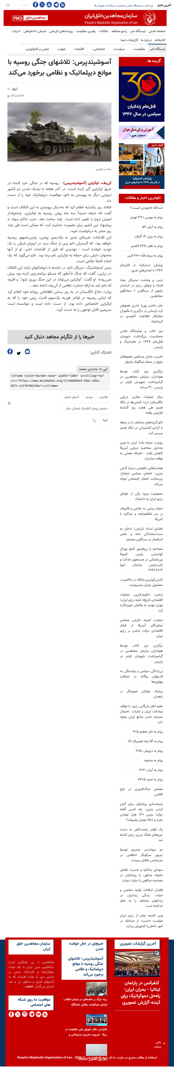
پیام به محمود (153, 760)
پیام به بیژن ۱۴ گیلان (149, 236)
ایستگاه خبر (138, 31)
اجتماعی (98, 49)
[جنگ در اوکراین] (59, 132)
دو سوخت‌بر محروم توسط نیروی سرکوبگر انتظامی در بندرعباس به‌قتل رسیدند (141, 855)
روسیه (89, 397)
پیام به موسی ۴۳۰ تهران (146, 217)
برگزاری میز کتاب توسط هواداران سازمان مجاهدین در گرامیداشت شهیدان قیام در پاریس (141, 653)
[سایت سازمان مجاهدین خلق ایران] (85, 18)
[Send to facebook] (10, 351)
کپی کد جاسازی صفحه (93, 369)
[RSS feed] (62, 5)
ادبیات (16, 31)
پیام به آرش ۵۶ (152, 227)
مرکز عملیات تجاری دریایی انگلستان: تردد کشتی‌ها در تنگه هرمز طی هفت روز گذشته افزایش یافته (141, 405)
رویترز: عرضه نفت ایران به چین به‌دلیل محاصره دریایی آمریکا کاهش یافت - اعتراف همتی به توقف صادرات (141, 450)
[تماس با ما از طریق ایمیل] (38, 1014)
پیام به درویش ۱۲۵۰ (149, 751)
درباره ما (146, 40)
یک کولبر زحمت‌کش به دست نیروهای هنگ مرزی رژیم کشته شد (141, 835)
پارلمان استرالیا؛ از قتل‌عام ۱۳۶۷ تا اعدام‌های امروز (141, 268)
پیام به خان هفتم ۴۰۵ (148, 732)
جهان (61, 49)
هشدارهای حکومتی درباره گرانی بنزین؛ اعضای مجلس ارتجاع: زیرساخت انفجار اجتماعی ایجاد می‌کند (141, 476)
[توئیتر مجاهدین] (42, 4)
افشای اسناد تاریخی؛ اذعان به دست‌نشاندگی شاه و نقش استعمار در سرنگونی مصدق (141, 534)
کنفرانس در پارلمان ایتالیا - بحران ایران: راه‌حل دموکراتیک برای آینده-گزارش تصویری (140, 992)
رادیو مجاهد (119, 31)
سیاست (119, 49)
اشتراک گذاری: (100, 353)
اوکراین (103, 397)
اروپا (14, 89)
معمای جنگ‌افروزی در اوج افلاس (141, 792)
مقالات (103, 31)
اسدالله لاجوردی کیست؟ (146, 208)
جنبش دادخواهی (34, 31)
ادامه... (28, 986)
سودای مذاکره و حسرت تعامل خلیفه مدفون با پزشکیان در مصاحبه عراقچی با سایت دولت (141, 875)
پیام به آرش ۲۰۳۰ (151, 770)
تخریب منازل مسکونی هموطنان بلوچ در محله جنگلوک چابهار (122, 6)
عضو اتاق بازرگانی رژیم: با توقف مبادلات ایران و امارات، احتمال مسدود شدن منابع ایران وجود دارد (141, 714)
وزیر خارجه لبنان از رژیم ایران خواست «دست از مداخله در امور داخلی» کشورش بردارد (141, 921)
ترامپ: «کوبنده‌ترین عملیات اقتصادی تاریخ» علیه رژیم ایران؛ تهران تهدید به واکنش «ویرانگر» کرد (141, 602)
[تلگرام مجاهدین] (56, 5)
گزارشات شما (129, 40)
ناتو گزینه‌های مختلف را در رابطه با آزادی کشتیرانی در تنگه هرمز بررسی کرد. (141, 428)
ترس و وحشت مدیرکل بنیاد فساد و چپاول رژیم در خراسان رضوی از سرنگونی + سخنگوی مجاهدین (141, 288)
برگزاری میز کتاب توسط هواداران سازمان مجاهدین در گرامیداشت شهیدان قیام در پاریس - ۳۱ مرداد (141, 379)
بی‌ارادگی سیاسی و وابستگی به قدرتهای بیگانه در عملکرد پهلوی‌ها (141, 677)
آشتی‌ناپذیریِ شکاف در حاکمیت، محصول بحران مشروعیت (141, 582)
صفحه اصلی (157, 31)
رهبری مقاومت (86, 31)
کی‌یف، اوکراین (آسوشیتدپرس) (87, 183)
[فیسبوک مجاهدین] (35, 4)
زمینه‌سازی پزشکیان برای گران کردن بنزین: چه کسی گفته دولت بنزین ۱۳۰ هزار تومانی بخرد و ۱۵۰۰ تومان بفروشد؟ (141, 812)
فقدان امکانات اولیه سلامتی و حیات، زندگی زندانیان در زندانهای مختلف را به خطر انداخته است (141, 898)
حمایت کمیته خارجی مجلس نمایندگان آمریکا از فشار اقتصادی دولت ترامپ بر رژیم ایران (141, 628)
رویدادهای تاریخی (61, 31)
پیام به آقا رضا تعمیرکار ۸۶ (145, 741)
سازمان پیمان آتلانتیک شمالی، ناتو (87, 408)
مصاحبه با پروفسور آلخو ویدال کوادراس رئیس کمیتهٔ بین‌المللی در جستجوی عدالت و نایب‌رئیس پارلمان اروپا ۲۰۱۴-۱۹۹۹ (141, 559)
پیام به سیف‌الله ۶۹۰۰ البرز (145, 255)
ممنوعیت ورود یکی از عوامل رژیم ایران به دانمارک (141, 496)
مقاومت (139, 49)
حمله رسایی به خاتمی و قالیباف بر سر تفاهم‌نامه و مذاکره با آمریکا (141, 514)
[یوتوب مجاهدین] (49, 4)
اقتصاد (79, 49)
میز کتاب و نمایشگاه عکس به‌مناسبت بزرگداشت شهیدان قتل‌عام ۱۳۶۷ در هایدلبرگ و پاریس (141, 339)
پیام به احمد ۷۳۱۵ (150, 779)
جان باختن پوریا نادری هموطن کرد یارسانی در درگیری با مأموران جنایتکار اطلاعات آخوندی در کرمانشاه (141, 313)
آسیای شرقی (71, 397)
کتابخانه (160, 40)
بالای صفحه (158, 1043)
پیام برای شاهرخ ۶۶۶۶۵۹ (93, 1059)
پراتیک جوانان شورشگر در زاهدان (141, 694)
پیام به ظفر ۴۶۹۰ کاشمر (146, 246)
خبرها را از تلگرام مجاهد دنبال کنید (59, 337)
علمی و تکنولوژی (37, 49)
